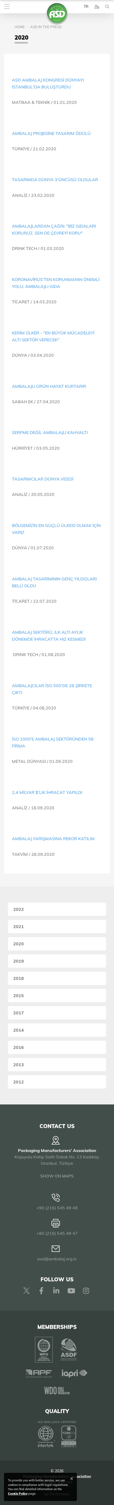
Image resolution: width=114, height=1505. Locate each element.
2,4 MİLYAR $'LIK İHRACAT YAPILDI (47, 792)
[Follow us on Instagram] (86, 1290)
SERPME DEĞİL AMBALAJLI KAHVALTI (50, 432)
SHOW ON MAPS (57, 1176)
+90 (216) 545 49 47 (57, 1233)
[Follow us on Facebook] (41, 1290)
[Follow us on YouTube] (71, 1290)
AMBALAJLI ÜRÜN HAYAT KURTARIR (49, 386)
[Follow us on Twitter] (26, 1290)
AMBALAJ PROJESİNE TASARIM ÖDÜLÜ (51, 133)
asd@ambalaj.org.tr (57, 1258)
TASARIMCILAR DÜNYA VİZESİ (42, 479)
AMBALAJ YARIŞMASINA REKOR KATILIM (53, 838)
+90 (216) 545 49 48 (57, 1207)
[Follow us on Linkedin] (56, 1290)
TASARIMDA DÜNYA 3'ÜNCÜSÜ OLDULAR (55, 179)
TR (86, 6)
